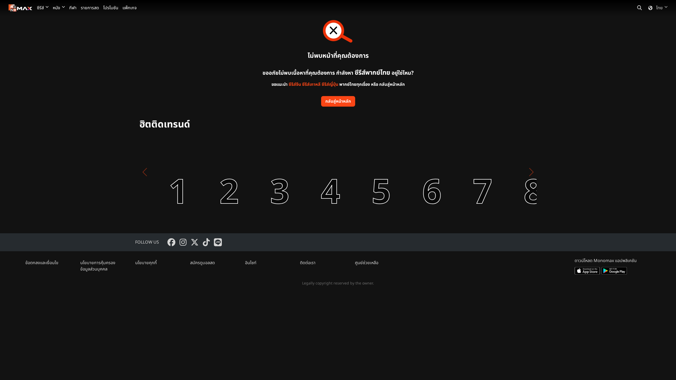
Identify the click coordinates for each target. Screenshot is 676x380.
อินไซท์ (250, 263)
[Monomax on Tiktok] (206, 242)
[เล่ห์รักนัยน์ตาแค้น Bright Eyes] (215, 172)
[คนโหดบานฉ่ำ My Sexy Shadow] (418, 172)
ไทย (659, 8)
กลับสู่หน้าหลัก (338, 101)
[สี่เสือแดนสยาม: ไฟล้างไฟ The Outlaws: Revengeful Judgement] (266, 172)
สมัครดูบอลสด (202, 263)
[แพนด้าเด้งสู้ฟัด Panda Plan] (317, 172)
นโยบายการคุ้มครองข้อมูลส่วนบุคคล (97, 266)
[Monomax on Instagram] (183, 242)
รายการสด (90, 8)
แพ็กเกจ (130, 8)
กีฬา (73, 8)
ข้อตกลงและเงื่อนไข (41, 263)
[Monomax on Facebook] (171, 242)
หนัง (56, 8)
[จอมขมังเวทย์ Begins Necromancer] (519, 172)
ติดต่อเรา (308, 263)
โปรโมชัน (110, 8)
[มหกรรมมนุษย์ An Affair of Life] (164, 172)
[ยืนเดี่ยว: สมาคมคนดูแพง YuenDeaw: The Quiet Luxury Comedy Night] (367, 172)
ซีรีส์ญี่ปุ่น (330, 84)
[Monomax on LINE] (218, 242)
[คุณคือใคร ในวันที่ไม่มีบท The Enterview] (469, 172)
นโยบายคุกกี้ (146, 263)
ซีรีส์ (40, 8)
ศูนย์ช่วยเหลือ (366, 263)
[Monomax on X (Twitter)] (195, 242)
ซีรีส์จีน (295, 84)
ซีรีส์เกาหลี (311, 84)
